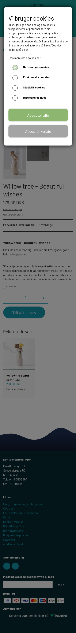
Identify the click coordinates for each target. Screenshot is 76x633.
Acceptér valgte (38, 131)
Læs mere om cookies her (24, 58)
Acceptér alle (38, 115)
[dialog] (38, 316)
